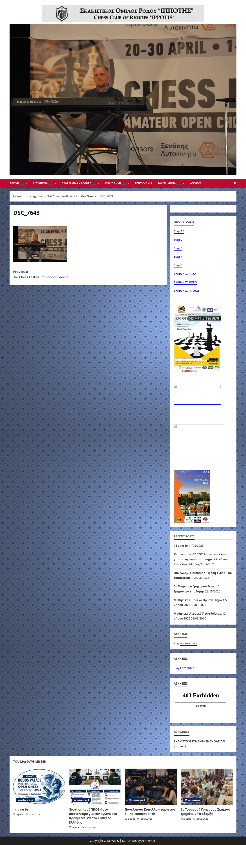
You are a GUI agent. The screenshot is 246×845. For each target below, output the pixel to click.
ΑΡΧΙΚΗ (14, 183)
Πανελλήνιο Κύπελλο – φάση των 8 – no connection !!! (150, 811)
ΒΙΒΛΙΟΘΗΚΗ (113, 183)
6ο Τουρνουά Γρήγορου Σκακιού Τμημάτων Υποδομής (205, 811)
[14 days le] (39, 787)
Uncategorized (25, 799)
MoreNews (129, 841)
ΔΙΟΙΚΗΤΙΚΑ (40, 183)
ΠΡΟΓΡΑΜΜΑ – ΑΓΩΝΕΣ (76, 183)
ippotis (19, 814)
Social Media (167, 183)
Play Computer (184, 668)
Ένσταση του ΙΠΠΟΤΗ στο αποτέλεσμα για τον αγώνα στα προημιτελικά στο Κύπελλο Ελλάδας (201, 559)
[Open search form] (235, 183)
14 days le (181, 546)
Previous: (40, 274)
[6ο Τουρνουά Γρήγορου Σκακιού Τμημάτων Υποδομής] (207, 787)
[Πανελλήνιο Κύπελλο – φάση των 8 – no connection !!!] (151, 787)
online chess (188, 643)
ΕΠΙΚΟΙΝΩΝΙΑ (143, 183)
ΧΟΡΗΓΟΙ (195, 183)
